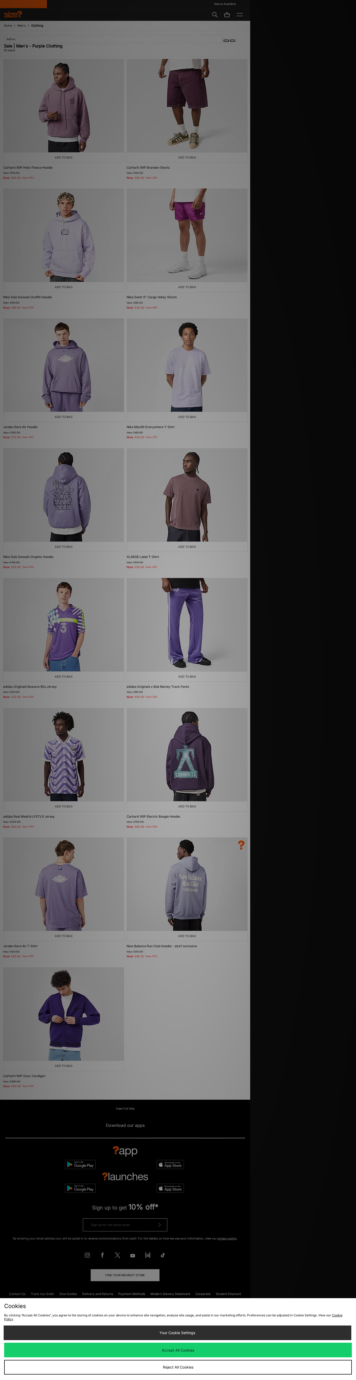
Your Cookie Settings (177, 1332)
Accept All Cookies (178, 1350)
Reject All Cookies (178, 1367)
